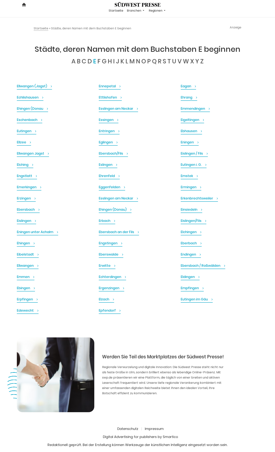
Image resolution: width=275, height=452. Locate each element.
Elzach (104, 299)
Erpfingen (25, 299)
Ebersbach (26, 209)
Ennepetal (108, 86)
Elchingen (189, 232)
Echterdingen (110, 276)
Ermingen (189, 187)
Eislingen (24, 220)
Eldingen (188, 276)
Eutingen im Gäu (195, 299)
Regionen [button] (156, 10)
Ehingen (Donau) (113, 209)
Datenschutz (127, 428)
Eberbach (189, 243)
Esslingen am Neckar (116, 108)
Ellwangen (25, 265)
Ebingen (24, 288)
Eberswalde (109, 254)
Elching (23, 164)
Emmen (23, 276)
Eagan (186, 86)
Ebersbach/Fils (111, 153)
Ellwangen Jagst (31, 153)
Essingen (106, 119)
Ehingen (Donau (30, 108)
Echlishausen (28, 97)
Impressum (154, 428)
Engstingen (108, 243)
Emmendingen (193, 108)
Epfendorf (108, 310)
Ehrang (187, 97)
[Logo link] (138, 4)
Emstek (187, 175)
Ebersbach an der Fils (117, 232)
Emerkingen (27, 187)
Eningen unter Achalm (35, 232)
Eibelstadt (26, 254)
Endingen (189, 254)
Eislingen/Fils (191, 220)
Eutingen (24, 131)
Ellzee (22, 142)
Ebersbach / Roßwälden (201, 265)
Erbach (105, 220)
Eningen (188, 142)
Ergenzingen (109, 288)
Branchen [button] (134, 10)
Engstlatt (25, 175)
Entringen (107, 131)
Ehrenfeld (107, 175)
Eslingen (106, 164)
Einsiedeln (189, 209)
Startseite (116, 10)
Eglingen (106, 142)
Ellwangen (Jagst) (32, 86)
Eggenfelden (110, 187)
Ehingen (24, 243)
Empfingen (190, 288)
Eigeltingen (190, 119)
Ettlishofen (108, 97)
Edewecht (25, 310)
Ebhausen (189, 131)
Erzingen (24, 198)
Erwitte (105, 265)
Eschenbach (27, 119)
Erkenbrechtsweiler (197, 198)
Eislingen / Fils (192, 153)
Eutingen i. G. (191, 164)
